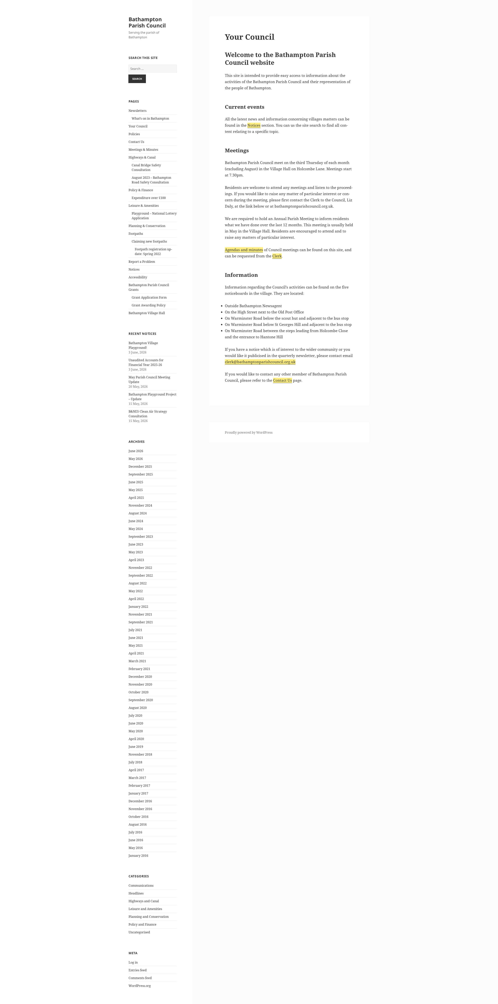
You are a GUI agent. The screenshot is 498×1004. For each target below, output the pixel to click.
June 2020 (136, 723)
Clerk (277, 256)
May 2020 (136, 731)
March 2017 (137, 778)
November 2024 (140, 505)
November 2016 (140, 809)
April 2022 (136, 599)
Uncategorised (139, 932)
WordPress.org (140, 986)
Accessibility (138, 277)
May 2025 (136, 490)
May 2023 (136, 552)
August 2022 (138, 583)
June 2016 (136, 840)
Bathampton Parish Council (147, 22)
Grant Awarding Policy (149, 305)
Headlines (136, 893)
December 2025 (140, 466)
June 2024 (136, 521)
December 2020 (140, 676)
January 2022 (138, 606)
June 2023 (136, 544)
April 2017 (136, 770)
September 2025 (141, 474)
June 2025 (136, 482)
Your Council (138, 126)
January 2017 (138, 793)
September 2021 (141, 622)
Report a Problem (142, 262)
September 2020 (141, 700)
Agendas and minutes (244, 249)
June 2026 (136, 451)
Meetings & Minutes (143, 149)
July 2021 (135, 630)
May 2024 (136, 529)
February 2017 (139, 785)
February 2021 (139, 669)
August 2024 (138, 513)
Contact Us (136, 142)
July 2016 (135, 832)
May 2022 (136, 591)
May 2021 (136, 645)
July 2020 (135, 715)
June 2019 (136, 746)
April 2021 (136, 653)
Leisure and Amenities (145, 909)
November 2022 (140, 568)
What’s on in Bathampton (150, 118)
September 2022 (141, 575)
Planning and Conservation (149, 917)
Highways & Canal (142, 157)
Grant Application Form (149, 297)
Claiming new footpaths (149, 241)
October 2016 (138, 817)
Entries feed (138, 970)
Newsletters (137, 111)
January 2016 (138, 855)
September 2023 (141, 536)
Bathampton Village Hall (147, 313)
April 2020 (136, 739)
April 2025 (136, 497)
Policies (134, 134)
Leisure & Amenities (144, 205)
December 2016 (140, 801)
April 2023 (136, 560)
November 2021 (140, 614)
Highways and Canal (144, 901)
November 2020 (140, 684)
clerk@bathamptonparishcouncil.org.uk (260, 361)
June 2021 (136, 638)
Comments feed (140, 978)
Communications (141, 885)
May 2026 (136, 459)
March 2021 (137, 661)
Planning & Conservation (147, 226)
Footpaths (136, 233)
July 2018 (135, 762)
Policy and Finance (142, 924)
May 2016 (136, 848)
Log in (133, 962)
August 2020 (138, 708)
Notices (134, 269)
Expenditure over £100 (149, 198)
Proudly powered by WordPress (249, 432)
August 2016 (138, 824)
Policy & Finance (141, 190)
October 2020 (138, 692)
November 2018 (140, 754)
